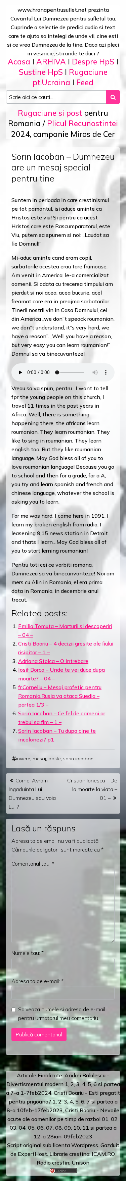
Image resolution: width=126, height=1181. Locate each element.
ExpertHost (32, 1153)
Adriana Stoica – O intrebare (53, 661)
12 (37, 1136)
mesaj (39, 759)
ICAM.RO (103, 1153)
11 (85, 1127)
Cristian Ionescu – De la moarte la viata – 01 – (92, 789)
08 (58, 1127)
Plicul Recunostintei (82, 123)
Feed (84, 82)
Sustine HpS (41, 72)
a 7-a (12, 1092)
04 (22, 1127)
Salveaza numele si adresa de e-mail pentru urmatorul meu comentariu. (61, 1013)
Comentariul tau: (32, 863)
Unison (80, 1162)
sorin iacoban (78, 759)
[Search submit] (113, 97)
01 (105, 1119)
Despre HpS (93, 61)
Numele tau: (27, 952)
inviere (23, 759)
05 (31, 1127)
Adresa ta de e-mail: (37, 981)
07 (49, 1127)
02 (114, 1119)
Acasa (19, 61)
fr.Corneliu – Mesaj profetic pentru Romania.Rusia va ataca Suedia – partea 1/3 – (59, 696)
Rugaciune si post (50, 113)
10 (76, 1127)
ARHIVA (51, 61)
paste (54, 759)
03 (13, 1127)
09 (67, 1127)
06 (40, 1127)
